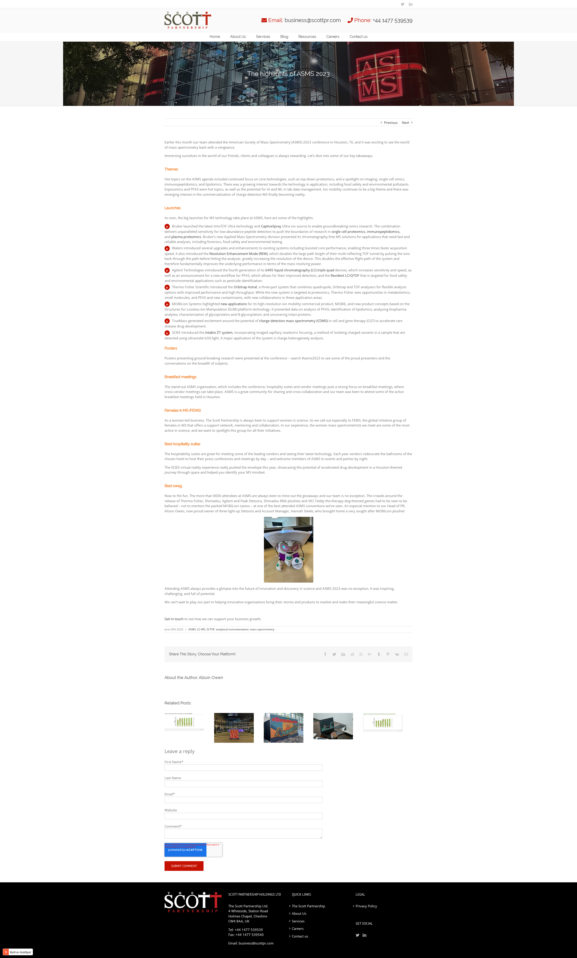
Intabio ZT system (219, 332)
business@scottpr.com (313, 20)
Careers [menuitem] (332, 36)
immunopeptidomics (383, 231)
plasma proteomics (186, 236)
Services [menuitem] (263, 36)
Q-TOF (211, 629)
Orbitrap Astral (245, 287)
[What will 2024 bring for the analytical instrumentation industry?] (387, 722)
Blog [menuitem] (284, 36)
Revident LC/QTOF (345, 275)
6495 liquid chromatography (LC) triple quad (299, 270)
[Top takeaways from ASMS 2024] (239, 728)
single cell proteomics (348, 231)
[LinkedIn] (410, 4)
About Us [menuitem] (238, 36)
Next (405, 122)
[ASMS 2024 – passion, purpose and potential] (288, 728)
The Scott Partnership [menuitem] (308, 906)
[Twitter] (402, 4)
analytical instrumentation (232, 629)
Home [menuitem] (215, 36)
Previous (391, 122)
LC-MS (201, 629)
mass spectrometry (262, 629)
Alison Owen (211, 677)
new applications (234, 304)
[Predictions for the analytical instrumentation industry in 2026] (189, 722)
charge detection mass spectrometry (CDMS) (293, 320)
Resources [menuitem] (307, 36)
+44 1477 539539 (392, 20)
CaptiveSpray (271, 226)
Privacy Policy (366, 906)
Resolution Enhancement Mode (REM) (238, 253)
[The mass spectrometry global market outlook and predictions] (338, 726)
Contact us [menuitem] (359, 36)
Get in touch (174, 619)
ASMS (192, 629)
